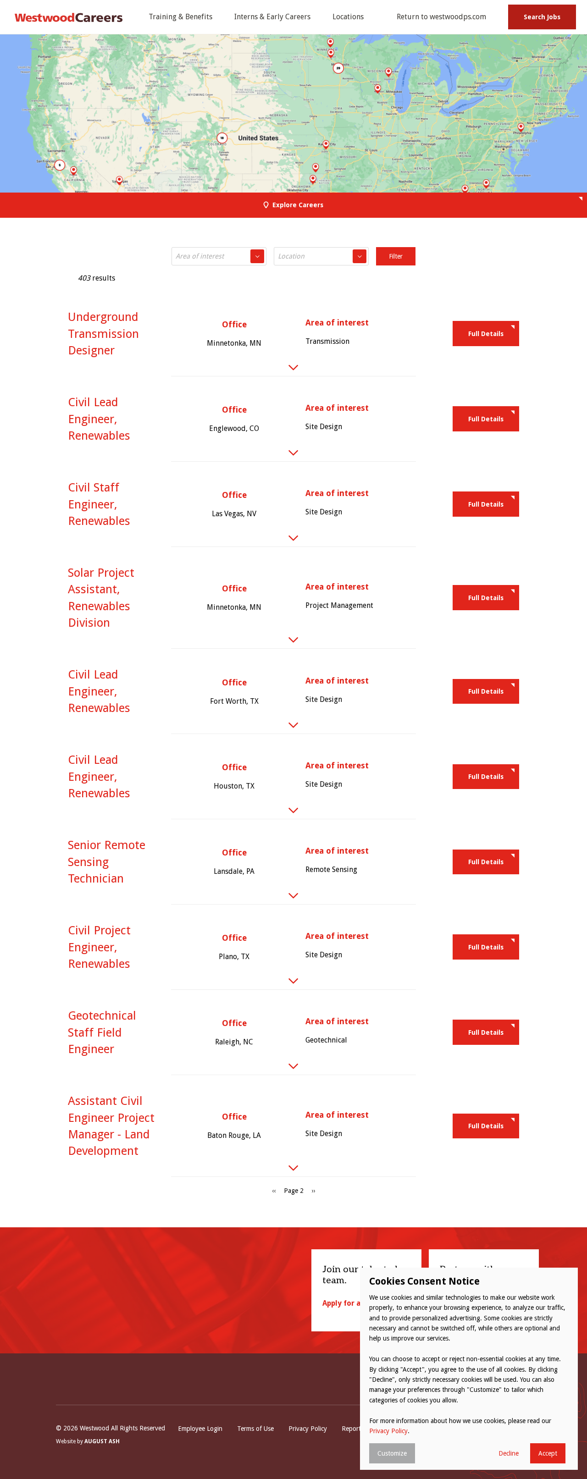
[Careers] (69, 17)
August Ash (102, 1441)
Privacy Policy (307, 1428)
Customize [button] (392, 1453)
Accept (547, 1453)
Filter (396, 256)
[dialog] (469, 1369)
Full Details (486, 333)
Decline (508, 1453)
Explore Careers (297, 205)
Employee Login (200, 1428)
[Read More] (293, 367)
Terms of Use (255, 1428)
